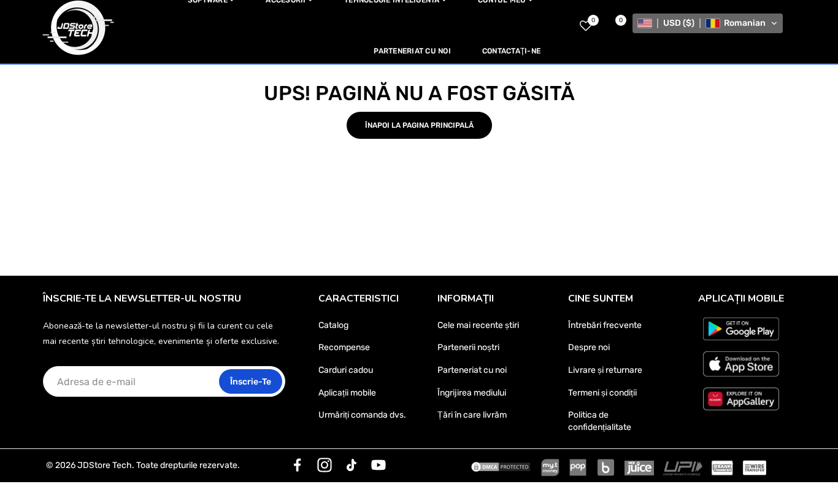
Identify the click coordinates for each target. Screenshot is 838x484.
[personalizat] (297, 464)
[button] (707, 23)
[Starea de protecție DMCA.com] (500, 465)
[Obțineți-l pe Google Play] (741, 329)
